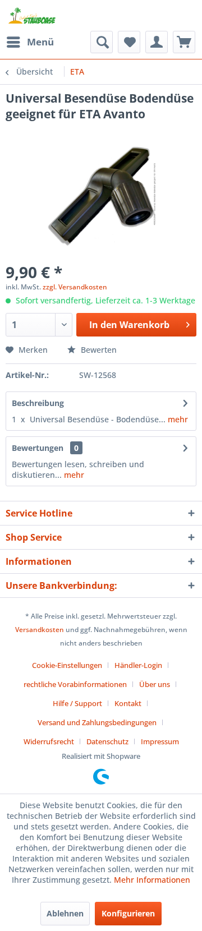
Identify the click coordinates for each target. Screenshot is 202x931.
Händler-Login (138, 665)
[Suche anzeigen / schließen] (101, 42)
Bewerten (98, 349)
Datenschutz (107, 741)
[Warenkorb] (184, 42)
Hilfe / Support (77, 703)
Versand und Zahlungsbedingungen (97, 722)
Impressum (160, 741)
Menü (40, 41)
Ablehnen (65, 913)
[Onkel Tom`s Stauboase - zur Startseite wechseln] (32, 15)
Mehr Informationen (152, 879)
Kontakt (127, 703)
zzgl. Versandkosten (75, 287)
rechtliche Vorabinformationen (75, 684)
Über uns (154, 684)
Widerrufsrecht (49, 741)
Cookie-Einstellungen (67, 665)
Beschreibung (38, 403)
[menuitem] (29, 42)
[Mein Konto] (156, 42)
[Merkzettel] (129, 42)
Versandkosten (39, 629)
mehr (177, 419)
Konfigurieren (128, 913)
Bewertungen (37, 448)
